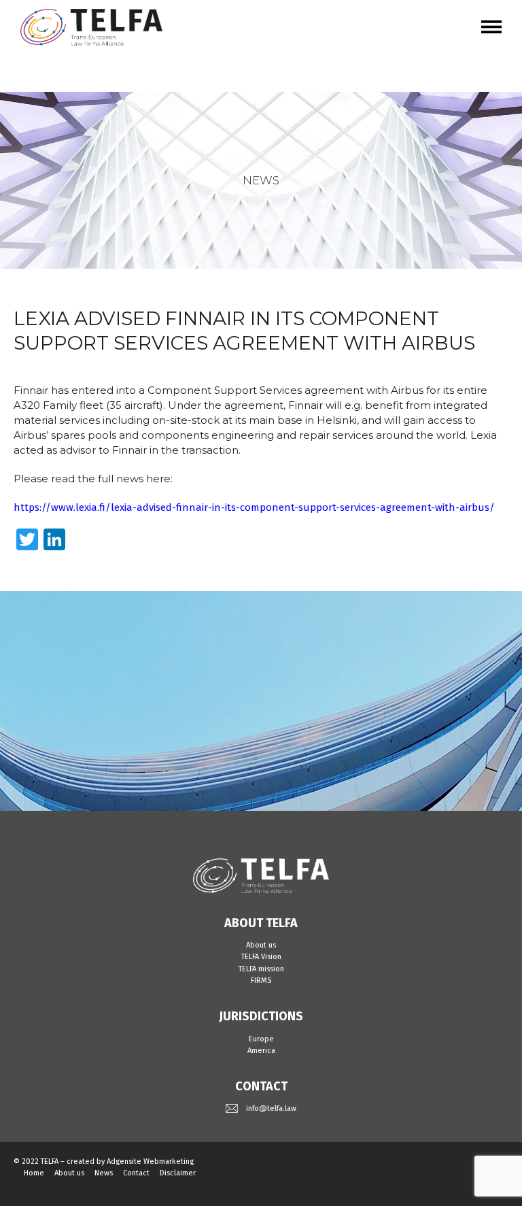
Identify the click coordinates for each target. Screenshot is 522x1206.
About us (261, 945)
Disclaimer (178, 1173)
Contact (136, 1173)
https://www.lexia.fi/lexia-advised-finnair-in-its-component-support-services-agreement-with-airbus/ (254, 507)
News (103, 1173)
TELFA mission (261, 969)
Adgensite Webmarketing (150, 1161)
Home (34, 1173)
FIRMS (261, 980)
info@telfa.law (271, 1108)
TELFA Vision (261, 956)
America (261, 1050)
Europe (261, 1039)
